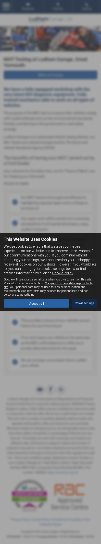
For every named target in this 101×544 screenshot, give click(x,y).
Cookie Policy (62, 273)
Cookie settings (84, 303)
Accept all (36, 303)
